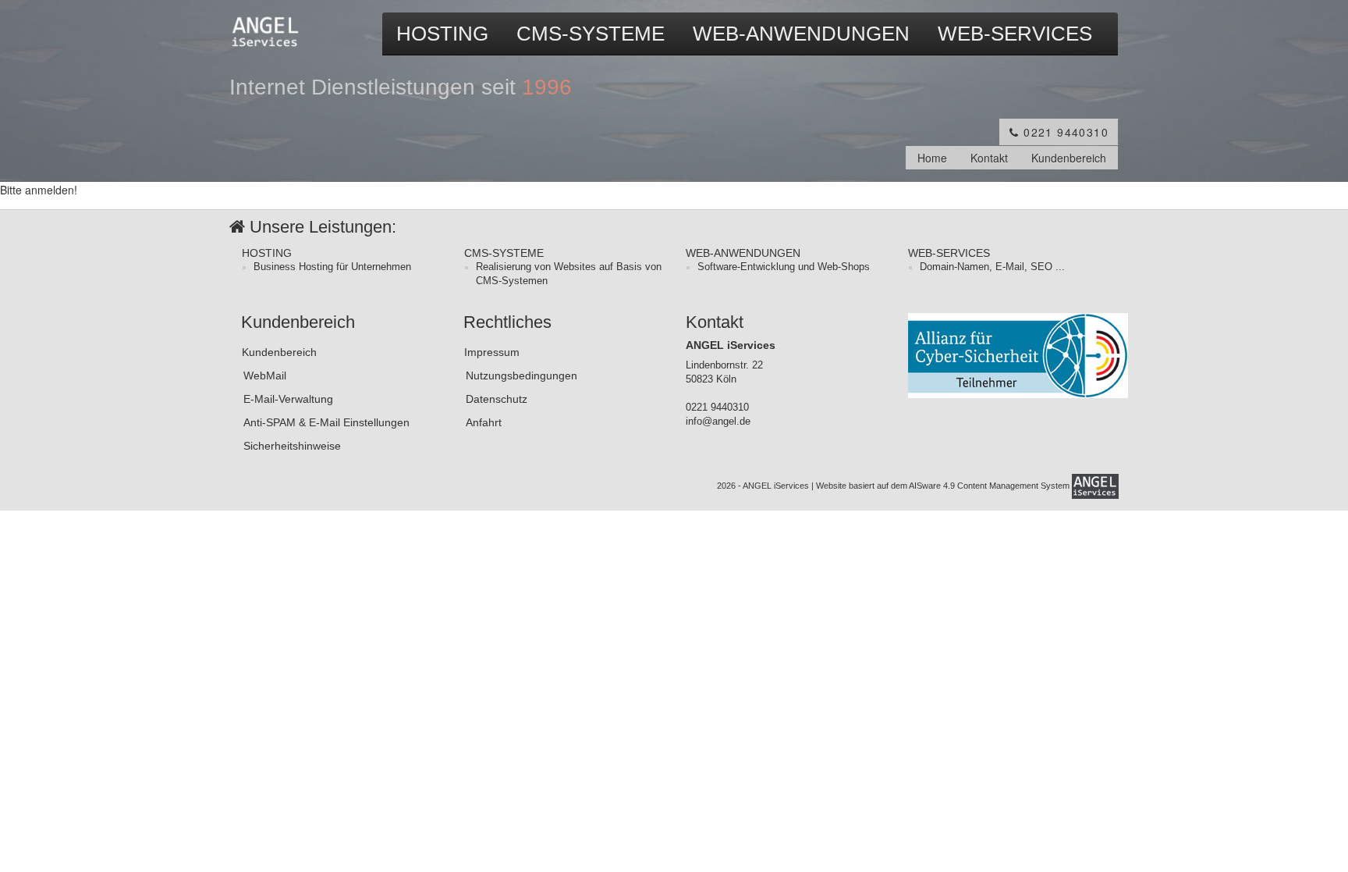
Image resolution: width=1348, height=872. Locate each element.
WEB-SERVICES (1015, 33)
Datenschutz (496, 399)
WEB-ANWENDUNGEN (801, 33)
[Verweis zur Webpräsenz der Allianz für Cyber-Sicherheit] (1018, 354)
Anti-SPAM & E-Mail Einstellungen (326, 422)
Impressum (492, 352)
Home (932, 158)
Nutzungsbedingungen (521, 375)
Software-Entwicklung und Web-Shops (783, 267)
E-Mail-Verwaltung (288, 399)
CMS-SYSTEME (590, 33)
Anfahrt (484, 422)
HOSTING (442, 33)
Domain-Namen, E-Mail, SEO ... (992, 267)
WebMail (264, 375)
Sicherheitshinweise (292, 446)
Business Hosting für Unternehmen (332, 267)
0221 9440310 (1064, 132)
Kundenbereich (1068, 158)
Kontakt (989, 158)
